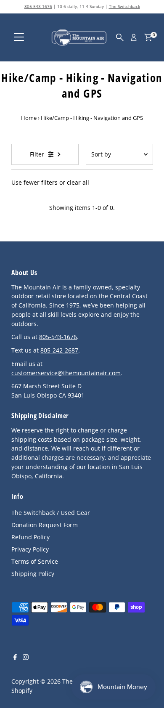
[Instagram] (26, 658)
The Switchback (124, 6)
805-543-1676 (38, 6)
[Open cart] (148, 37)
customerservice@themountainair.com (66, 373)
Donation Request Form (44, 525)
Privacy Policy (30, 549)
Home (29, 118)
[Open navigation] (18, 37)
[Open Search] (120, 37)
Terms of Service (34, 561)
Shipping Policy (32, 574)
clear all (78, 182)
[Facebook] (15, 658)
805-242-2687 (59, 350)
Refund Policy (30, 537)
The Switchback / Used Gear (50, 513)
